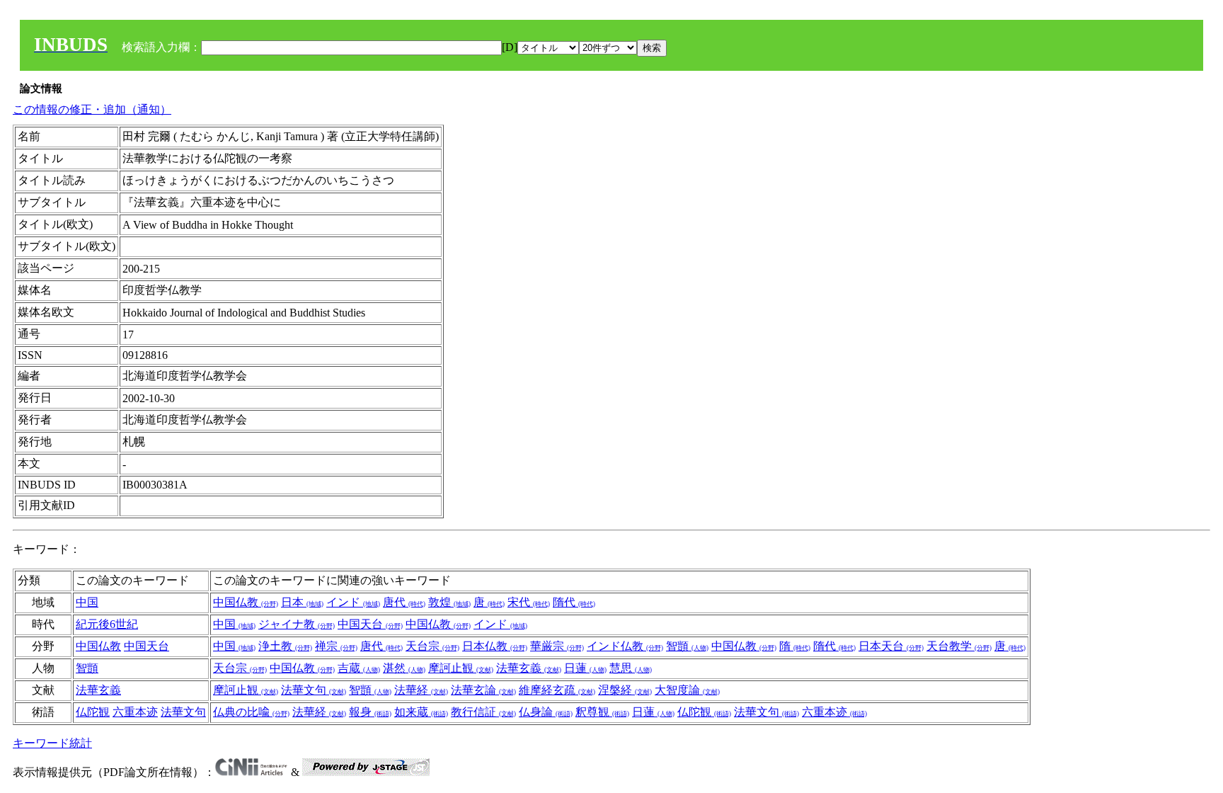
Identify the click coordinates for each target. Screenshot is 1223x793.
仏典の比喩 (251, 712)
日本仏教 (494, 646)
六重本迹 (135, 712)
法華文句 (313, 690)
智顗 (687, 646)
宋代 (528, 602)
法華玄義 (528, 668)
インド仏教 (625, 646)
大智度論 (687, 690)
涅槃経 (625, 690)
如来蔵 (421, 712)
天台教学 (959, 646)
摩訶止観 (460, 668)
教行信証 (483, 712)
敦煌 (449, 602)
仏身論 (546, 712)
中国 (87, 602)
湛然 (404, 668)
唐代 (404, 602)
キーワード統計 (52, 743)
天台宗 (432, 646)
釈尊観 (602, 712)
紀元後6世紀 (107, 624)
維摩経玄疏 (557, 690)
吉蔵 (359, 668)
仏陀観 (93, 712)
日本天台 (891, 646)
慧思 (630, 668)
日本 (302, 602)
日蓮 (585, 668)
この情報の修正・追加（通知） (92, 109)
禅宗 (336, 646)
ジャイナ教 (296, 624)
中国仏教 (245, 602)
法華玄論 (483, 690)
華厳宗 (557, 646)
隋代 (574, 602)
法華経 (421, 690)
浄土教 (285, 646)
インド (353, 602)
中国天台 (370, 624)
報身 (370, 712)
